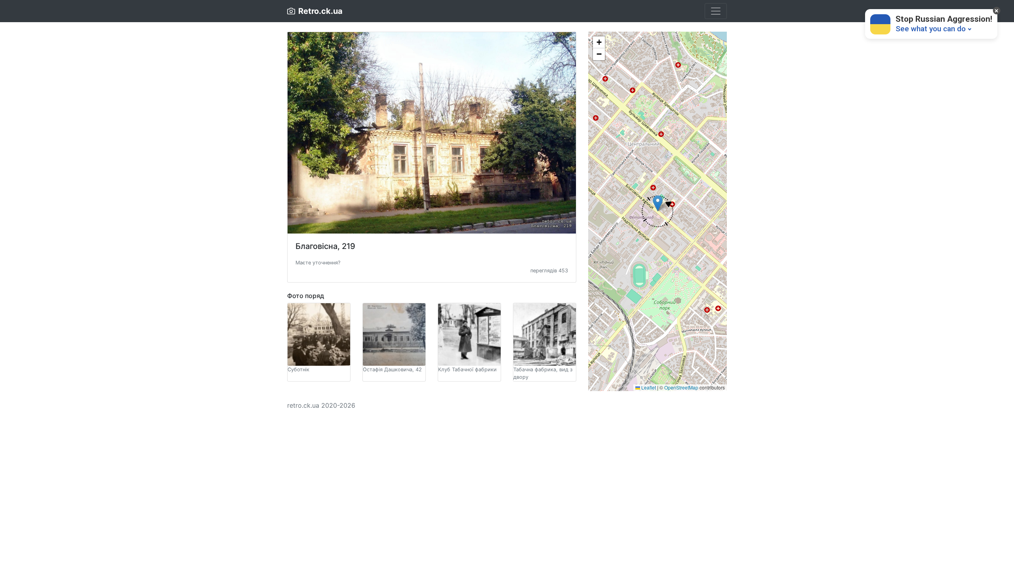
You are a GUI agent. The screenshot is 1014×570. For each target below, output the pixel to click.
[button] (317, 262)
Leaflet (648, 387)
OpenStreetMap (681, 387)
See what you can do (931, 28)
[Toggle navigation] (716, 11)
